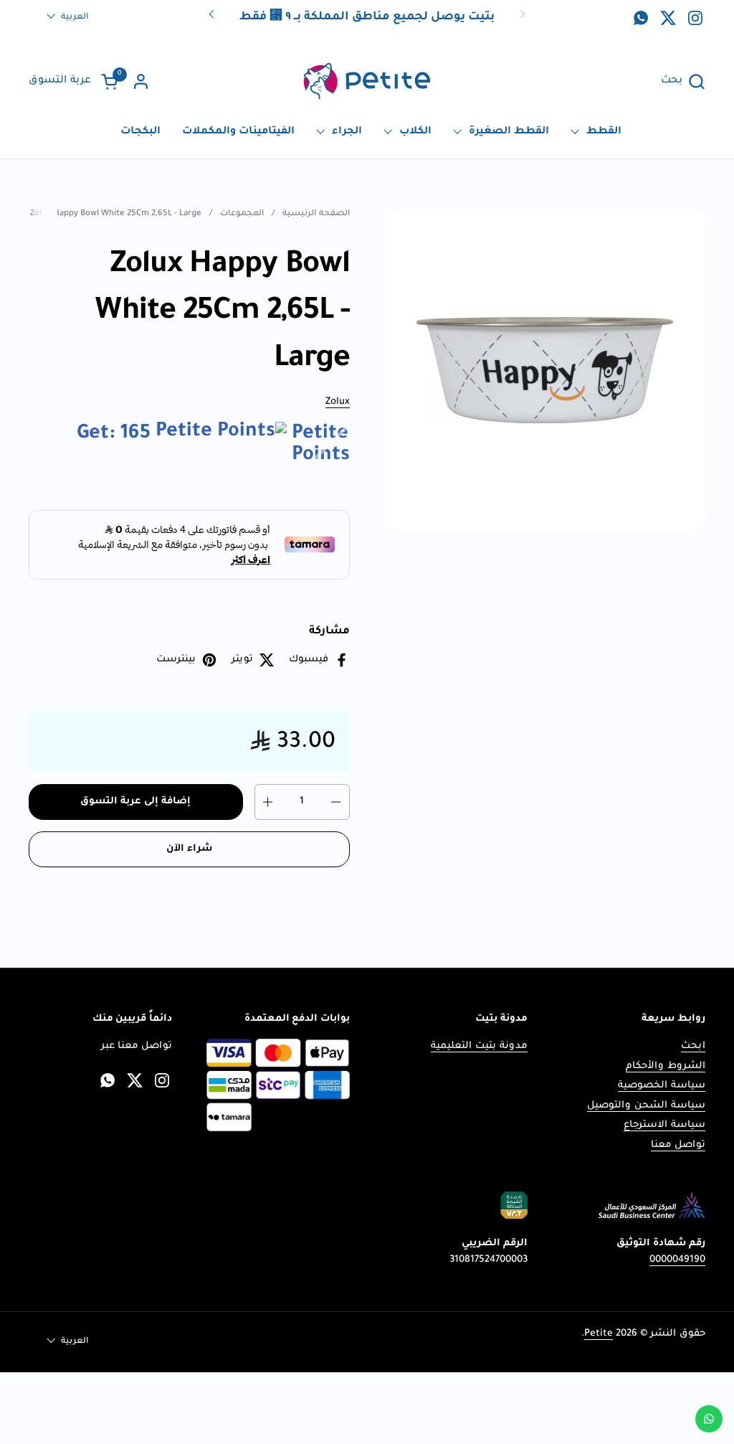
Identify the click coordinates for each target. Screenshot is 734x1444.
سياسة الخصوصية (661, 1085)
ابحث (693, 1046)
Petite (598, 1334)
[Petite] (367, 81)
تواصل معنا (678, 1145)
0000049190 (677, 1260)
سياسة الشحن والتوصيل (646, 1105)
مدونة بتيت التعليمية (479, 1046)
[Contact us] (709, 1419)
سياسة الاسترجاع (664, 1125)
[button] (683, 81)
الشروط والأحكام (665, 1066)
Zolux (337, 402)
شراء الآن (189, 849)
